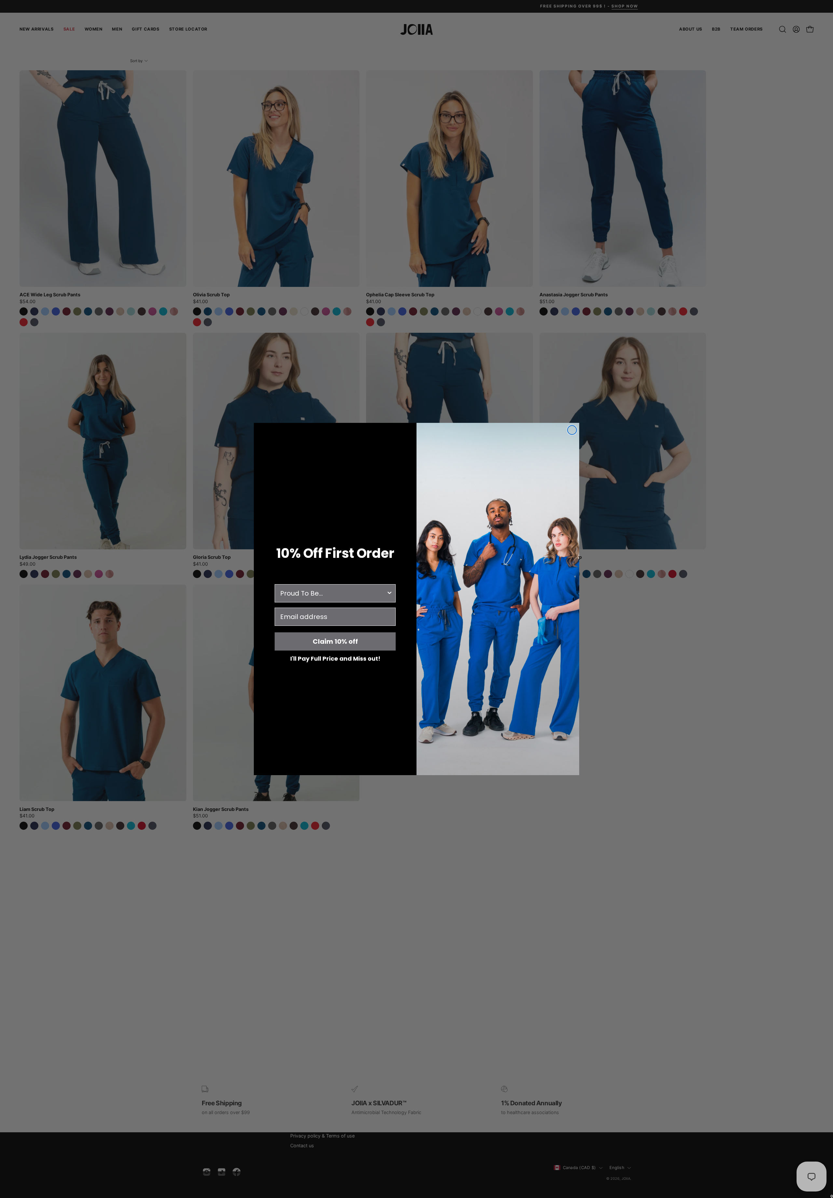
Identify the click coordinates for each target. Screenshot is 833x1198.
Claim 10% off (335, 641)
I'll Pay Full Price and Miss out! (335, 658)
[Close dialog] (572, 430)
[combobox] (333, 593)
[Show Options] (389, 593)
